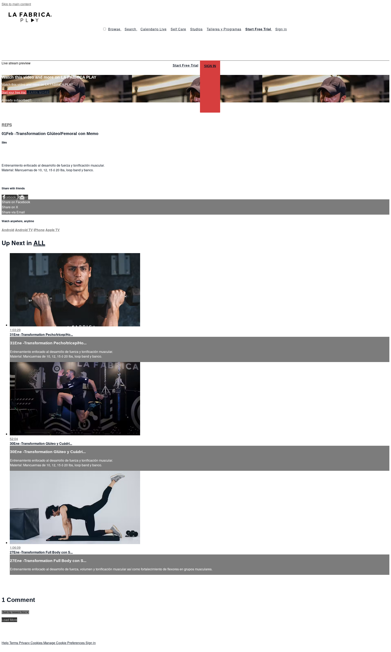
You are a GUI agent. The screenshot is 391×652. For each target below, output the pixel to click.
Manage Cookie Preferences (64, 642)
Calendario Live (154, 29)
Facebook (9, 197)
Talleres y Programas (224, 29)
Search (131, 29)
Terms (14, 642)
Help (5, 642)
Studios (196, 29)
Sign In (210, 66)
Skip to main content (16, 4)
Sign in (281, 29)
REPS (7, 124)
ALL (39, 242)
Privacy (25, 642)
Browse (114, 29)
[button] (104, 29)
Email (24, 197)
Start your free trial (14, 92)
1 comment (10, 151)
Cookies (37, 642)
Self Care (178, 29)
